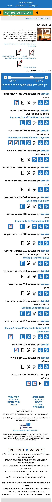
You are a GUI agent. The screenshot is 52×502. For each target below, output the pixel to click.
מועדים (41, 18)
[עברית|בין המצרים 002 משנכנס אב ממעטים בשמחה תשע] (28, 122)
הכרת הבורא (38, 397)
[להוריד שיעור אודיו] (40, 102)
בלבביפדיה (38, 407)
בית (48, 18)
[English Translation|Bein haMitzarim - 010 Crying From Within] (22, 263)
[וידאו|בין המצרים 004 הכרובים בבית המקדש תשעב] (34, 159)
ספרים (25, 9)
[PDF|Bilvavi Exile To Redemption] (10, 226)
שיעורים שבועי (13, 9)
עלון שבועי (33, 6)
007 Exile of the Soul (37, 201)
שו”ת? (9, 6)
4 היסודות (13, 399)
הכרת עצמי (13, 397)
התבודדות (38, 399)
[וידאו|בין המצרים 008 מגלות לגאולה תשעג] (34, 226)
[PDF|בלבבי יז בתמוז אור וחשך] (16, 142)
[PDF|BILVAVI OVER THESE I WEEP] (28, 383)
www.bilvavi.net (26, 3)
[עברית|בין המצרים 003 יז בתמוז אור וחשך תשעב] (28, 142)
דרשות (38, 402)
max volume (46, 77)
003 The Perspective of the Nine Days (28, 137)
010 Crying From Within (36, 258)
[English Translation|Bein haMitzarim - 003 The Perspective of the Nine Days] (22, 142)
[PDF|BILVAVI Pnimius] (10, 336)
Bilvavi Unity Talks (8, 56)
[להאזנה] (46, 102)
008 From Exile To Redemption (32, 221)
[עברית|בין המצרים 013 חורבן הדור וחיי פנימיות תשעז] (28, 313)
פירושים (14, 404)
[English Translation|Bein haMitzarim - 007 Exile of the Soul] (22, 206)
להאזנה (6, 77)
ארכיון (34, 9)
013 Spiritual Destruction (35, 308)
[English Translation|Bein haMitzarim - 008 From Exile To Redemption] (22, 226)
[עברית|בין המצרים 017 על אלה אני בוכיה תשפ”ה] (46, 383)
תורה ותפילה (13, 402)
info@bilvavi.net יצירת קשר (27, 414)
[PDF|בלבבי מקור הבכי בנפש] (16, 102)
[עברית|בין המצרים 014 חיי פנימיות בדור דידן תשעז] (28, 336)
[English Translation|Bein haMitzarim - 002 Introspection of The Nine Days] (22, 122)
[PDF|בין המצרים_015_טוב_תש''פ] (16, 350)
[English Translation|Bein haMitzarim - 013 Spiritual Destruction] (22, 313)
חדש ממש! (20, 6)
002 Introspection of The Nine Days (29, 117)
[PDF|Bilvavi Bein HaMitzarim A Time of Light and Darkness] (10, 142)
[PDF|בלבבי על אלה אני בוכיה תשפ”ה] (34, 383)
